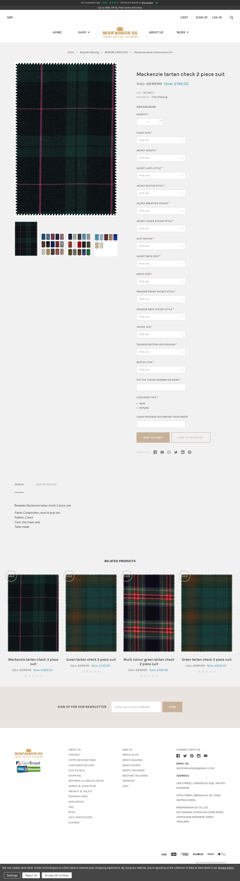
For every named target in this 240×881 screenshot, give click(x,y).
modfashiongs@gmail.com (195, 768)
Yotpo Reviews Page (82, 760)
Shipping (75, 775)
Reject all (31, 875)
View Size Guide (146, 106)
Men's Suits (130, 754)
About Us (156, 32)
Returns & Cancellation (86, 780)
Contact (74, 754)
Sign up (201, 17)
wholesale (76, 801)
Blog (72, 812)
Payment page (78, 796)
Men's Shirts (131, 765)
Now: (168, 83)
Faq (71, 807)
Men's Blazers (132, 760)
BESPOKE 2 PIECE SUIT (116, 52)
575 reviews (147, 2)
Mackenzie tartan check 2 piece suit (153, 52)
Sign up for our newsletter (82, 707)
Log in (217, 17)
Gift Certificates (80, 817)
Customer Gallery (81, 765)
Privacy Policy (225, 867)
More (181, 32)
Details (19, 484)
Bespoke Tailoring (89, 52)
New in (127, 749)
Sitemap (74, 822)
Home (57, 32)
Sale (125, 786)
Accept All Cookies (57, 875)
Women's (128, 780)
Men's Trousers (133, 770)
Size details (77, 770)
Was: (141, 83)
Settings (12, 875)
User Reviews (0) (46, 484)
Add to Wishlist (191, 437)
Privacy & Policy (80, 791)
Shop (82, 32)
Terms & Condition (82, 786)
